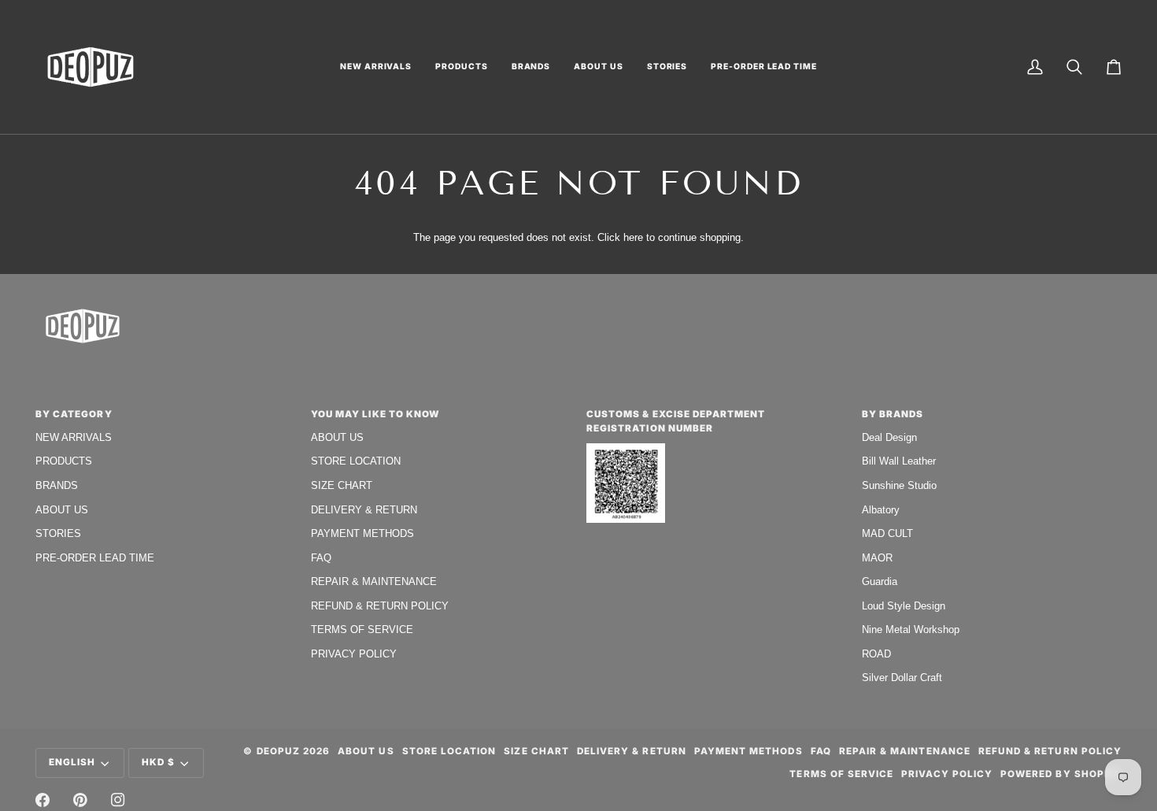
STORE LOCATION (356, 461)
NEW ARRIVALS (73, 437)
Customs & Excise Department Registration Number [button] (675, 421)
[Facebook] (42, 800)
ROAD (876, 654)
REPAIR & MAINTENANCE (374, 581)
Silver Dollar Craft (902, 677)
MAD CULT (887, 533)
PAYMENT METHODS (362, 533)
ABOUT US (61, 510)
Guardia (879, 581)
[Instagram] (118, 800)
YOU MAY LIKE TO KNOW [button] (375, 414)
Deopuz (278, 751)
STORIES (58, 533)
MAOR (877, 558)
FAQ (321, 558)
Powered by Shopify (1061, 774)
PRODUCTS (63, 461)
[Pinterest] (80, 800)
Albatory (881, 510)
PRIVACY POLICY (354, 654)
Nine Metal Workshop (910, 629)
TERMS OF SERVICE (362, 629)
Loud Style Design (903, 606)
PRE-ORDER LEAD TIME (94, 558)
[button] (375, 67)
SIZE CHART (341, 485)
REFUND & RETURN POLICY (380, 606)
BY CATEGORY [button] (74, 414)
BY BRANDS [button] (892, 414)
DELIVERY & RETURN (364, 510)
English (72, 762)
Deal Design (889, 437)
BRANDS (56, 485)
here (633, 237)
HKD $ (158, 762)
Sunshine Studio (899, 485)
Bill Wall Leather (899, 461)
